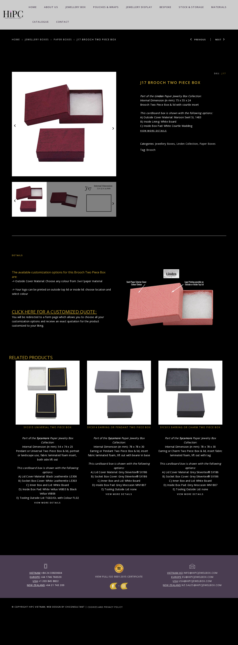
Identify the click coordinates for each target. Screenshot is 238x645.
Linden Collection (187, 143)
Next (218, 39)
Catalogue (40, 21)
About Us (51, 7)
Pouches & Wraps (106, 7)
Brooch (151, 150)
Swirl (80, 281)
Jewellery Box (75, 7)
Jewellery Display (139, 7)
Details (17, 255)
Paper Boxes (63, 39)
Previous (200, 39)
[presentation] (15, 125)
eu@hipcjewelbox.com (192, 577)
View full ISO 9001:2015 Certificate (119, 576)
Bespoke (165, 7)
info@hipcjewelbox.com (192, 573)
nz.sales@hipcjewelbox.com (192, 585)
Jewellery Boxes (37, 39)
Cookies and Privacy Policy (105, 606)
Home (33, 7)
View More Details (153, 130)
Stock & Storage (191, 7)
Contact (62, 21)
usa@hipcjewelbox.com (192, 581)
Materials (218, 7)
